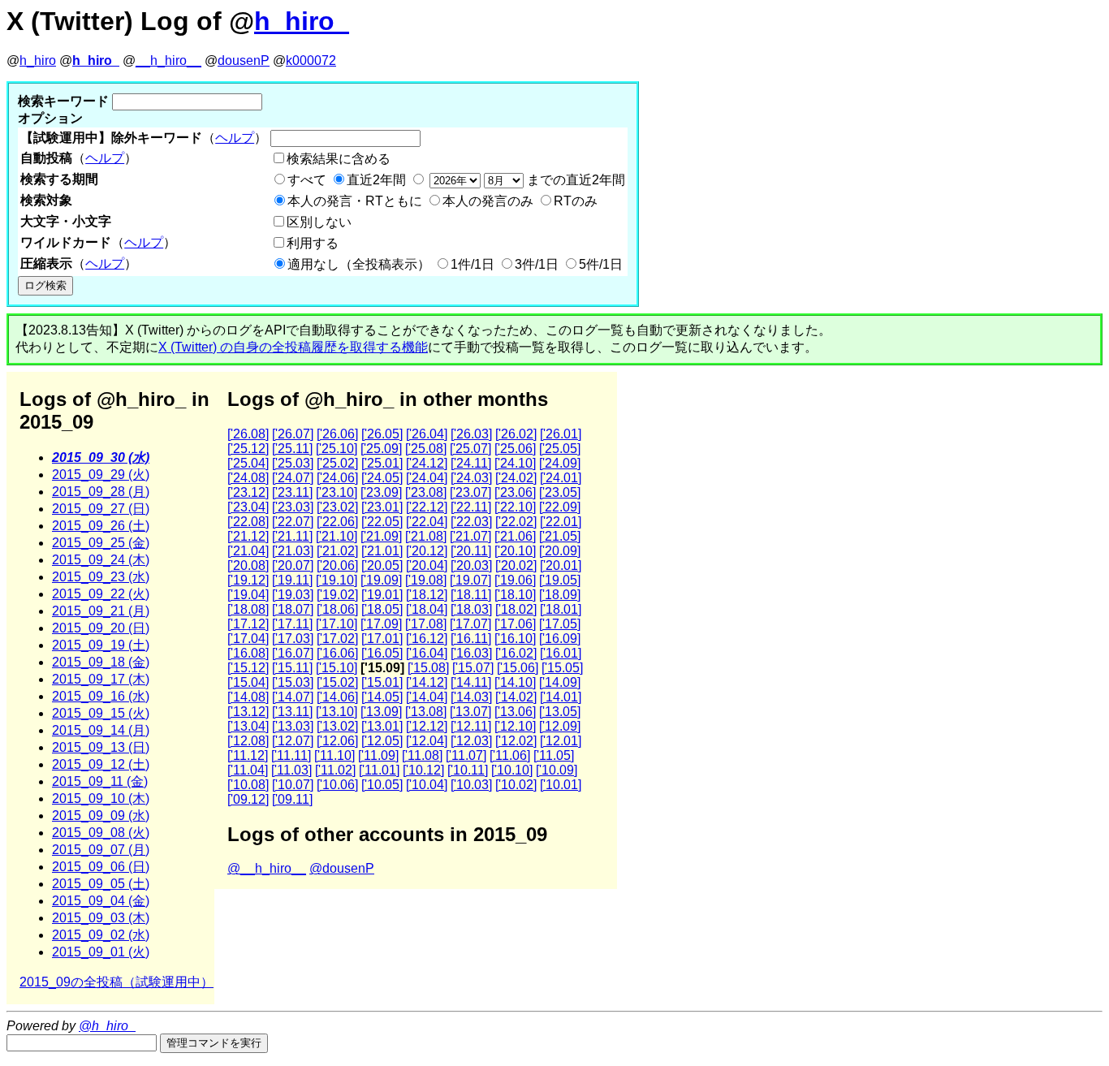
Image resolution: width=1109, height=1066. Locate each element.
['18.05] (382, 609)
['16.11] (471, 638)
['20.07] (292, 565)
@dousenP (341, 868)
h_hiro (37, 60)
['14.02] (516, 697)
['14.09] (559, 682)
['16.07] (292, 653)
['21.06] (515, 536)
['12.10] (515, 726)
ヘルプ (234, 138)
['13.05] (559, 712)
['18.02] (516, 609)
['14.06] (337, 697)
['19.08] (426, 580)
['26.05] (382, 434)
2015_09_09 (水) (100, 815)
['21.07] (470, 536)
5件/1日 (601, 264)
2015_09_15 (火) (100, 713)
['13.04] (248, 726)
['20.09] (559, 551)
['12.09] (559, 726)
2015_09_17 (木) (100, 679)
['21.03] (292, 551)
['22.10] (515, 507)
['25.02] (337, 463)
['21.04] (248, 551)
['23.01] (382, 507)
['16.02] (516, 653)
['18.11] (471, 595)
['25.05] (559, 448)
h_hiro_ (301, 21)
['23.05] (559, 492)
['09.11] (292, 799)
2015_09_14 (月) (100, 730)
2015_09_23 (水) (100, 577)
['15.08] (428, 668)
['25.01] (382, 463)
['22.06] (337, 522)
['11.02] (335, 770)
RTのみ (576, 201)
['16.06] (337, 653)
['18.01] (560, 609)
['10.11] (467, 770)
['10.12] (423, 770)
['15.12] (248, 668)
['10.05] (382, 785)
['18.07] (292, 609)
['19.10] (336, 580)
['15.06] (517, 668)
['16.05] (382, 653)
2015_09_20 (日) (100, 628)
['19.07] (470, 580)
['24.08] (248, 478)
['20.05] (382, 565)
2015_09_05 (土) (100, 884)
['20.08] (248, 565)
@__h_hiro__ (266, 868)
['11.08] (422, 755)
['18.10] (515, 595)
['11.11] (291, 755)
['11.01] (379, 770)
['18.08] (248, 609)
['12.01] (560, 741)
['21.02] (337, 551)
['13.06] (515, 712)
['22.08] (248, 522)
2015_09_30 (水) (100, 457)
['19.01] (382, 595)
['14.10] (515, 682)
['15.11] (292, 668)
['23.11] (292, 492)
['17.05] (559, 624)
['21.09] (381, 536)
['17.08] (426, 624)
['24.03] (471, 478)
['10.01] (560, 785)
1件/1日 (472, 264)
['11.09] (378, 755)
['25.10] (336, 448)
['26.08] (248, 434)
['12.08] (248, 741)
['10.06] (337, 785)
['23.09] (381, 492)
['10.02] (516, 785)
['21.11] (292, 536)
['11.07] (466, 755)
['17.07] (470, 624)
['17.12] (248, 624)
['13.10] (336, 712)
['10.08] (248, 785)
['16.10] (515, 638)
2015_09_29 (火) (100, 474)
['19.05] (559, 580)
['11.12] (247, 755)
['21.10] (336, 536)
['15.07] (473, 668)
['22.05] (382, 522)
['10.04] (426, 785)
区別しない (319, 222)
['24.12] (426, 463)
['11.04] (247, 770)
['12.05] (382, 741)
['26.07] (292, 434)
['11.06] (510, 755)
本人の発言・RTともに (354, 201)
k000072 (311, 60)
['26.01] (560, 434)
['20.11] (471, 551)
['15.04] (248, 682)
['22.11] (471, 507)
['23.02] (337, 507)
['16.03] (471, 653)
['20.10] (515, 551)
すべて (306, 180)
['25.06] (515, 448)
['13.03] (292, 726)
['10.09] (556, 770)
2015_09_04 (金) (100, 901)
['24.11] (471, 463)
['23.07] (470, 492)
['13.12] (248, 712)
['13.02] (337, 726)
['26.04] (426, 434)
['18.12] (426, 595)
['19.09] (381, 580)
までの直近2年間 (574, 180)
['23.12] (248, 492)
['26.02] (516, 434)
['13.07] (470, 712)
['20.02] (516, 565)
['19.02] (337, 595)
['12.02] (516, 741)
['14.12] (426, 682)
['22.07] (292, 522)
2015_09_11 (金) (100, 781)
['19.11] (292, 580)
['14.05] (382, 697)
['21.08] (426, 536)
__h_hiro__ (168, 60)
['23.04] (248, 507)
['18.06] (337, 609)
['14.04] (426, 697)
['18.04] (426, 609)
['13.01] (382, 726)
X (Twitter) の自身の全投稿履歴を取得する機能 (293, 347)
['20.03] (471, 565)
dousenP (244, 60)
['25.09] (381, 448)
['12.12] (426, 726)
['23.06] (515, 492)
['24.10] (515, 463)
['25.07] (470, 448)
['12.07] (292, 741)
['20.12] (426, 551)
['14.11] (471, 682)
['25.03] (292, 463)
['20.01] (560, 565)
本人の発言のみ (487, 201)
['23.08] (426, 492)
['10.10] (512, 770)
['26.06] (337, 434)
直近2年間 (376, 180)
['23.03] (292, 507)
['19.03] (292, 595)
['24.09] (559, 463)
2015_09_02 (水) (100, 935)
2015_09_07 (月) (100, 850)
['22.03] (471, 522)
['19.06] (515, 580)
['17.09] (381, 624)
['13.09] (381, 712)
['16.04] (426, 653)
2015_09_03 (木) (100, 918)
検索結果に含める (339, 159)
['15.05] (562, 668)
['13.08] (426, 712)
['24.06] (337, 478)
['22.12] (426, 507)
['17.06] (515, 624)
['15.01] (382, 682)
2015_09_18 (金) (100, 662)
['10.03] (471, 785)
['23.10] (336, 492)
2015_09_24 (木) (100, 560)
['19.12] (248, 580)
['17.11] (292, 624)
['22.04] (426, 522)
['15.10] (336, 668)
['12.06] (337, 741)
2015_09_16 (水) (100, 696)
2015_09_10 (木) (100, 798)
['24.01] (560, 478)
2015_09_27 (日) (100, 509)
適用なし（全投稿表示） (358, 264)
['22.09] (559, 507)
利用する (313, 243)
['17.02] (337, 638)
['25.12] (248, 448)
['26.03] (471, 434)
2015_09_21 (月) (100, 611)
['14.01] (560, 697)
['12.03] (471, 741)
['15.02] (337, 682)
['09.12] (248, 799)
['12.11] (471, 726)
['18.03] (471, 609)
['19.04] (248, 595)
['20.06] (337, 565)
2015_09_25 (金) (100, 543)
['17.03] (292, 638)
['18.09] (559, 595)
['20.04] (426, 565)
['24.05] (382, 478)
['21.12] (248, 536)
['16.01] (560, 653)
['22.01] (560, 522)
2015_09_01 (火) (100, 952)
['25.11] (292, 448)
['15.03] (292, 682)
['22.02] (516, 522)
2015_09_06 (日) (100, 867)
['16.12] (426, 638)
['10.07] (292, 785)
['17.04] (248, 638)
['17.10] (336, 624)
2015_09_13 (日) (100, 747)
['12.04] (426, 741)
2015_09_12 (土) (100, 764)
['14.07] (292, 697)
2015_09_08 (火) (100, 832)
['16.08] (248, 653)
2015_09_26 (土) (100, 526)
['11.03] (291, 770)
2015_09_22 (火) (100, 594)
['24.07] (292, 478)
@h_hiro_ (107, 1026)
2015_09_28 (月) (100, 491)
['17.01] (382, 638)
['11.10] (334, 755)
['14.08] (248, 697)
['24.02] (516, 478)
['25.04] (248, 463)
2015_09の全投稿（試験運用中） (116, 982)
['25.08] (426, 448)
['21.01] (382, 551)
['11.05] (553, 755)
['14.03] (471, 697)
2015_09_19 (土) (100, 645)
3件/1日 (537, 264)
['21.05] (559, 536)
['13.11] (292, 712)
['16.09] (559, 638)
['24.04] (426, 478)
